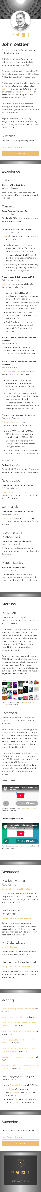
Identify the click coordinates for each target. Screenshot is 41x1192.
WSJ (16, 1099)
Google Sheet (8, 889)
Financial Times (17, 1085)
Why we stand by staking (13, 1017)
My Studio (26, 702)
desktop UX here (29, 808)
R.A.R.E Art (26, 92)
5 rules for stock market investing (17, 1057)
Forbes (9, 1089)
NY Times (14, 1093)
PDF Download (23, 967)
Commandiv (8, 518)
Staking (5, 236)
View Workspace (9, 947)
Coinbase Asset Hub (11, 371)
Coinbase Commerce (12, 422)
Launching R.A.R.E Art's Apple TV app (19, 1031)
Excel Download (24, 889)
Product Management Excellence (18, 1009)
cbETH (5, 89)
